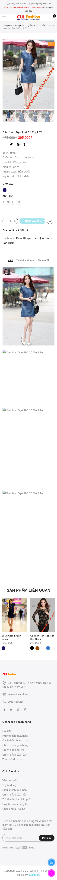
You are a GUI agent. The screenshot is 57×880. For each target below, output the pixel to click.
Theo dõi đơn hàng (13, 759)
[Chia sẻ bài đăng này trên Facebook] (5, 145)
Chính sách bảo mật (14, 794)
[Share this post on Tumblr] (24, 145)
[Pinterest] (25, 709)
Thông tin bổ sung (25, 260)
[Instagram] (18, 709)
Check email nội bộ (13, 808)
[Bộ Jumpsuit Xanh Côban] (14, 615)
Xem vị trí (20, 686)
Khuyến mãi (30, 238)
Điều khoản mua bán (14, 790)
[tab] (10, 260)
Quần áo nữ (33, 25)
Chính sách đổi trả (13, 749)
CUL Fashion (30, 870)
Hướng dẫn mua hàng (15, 735)
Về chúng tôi (9, 780)
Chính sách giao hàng (15, 745)
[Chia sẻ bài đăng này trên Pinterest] (18, 145)
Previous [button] (10, 74)
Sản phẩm (19, 25)
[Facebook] (5, 709)
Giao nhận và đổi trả (15, 230)
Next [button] (49, 74)
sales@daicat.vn (18, 694)
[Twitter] (11, 709)
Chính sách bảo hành (14, 754)
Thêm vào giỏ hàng (35, 221)
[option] (28, 74)
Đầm (44, 25)
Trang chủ (7, 25)
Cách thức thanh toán (15, 740)
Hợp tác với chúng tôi (15, 804)
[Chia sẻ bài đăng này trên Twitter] (11, 145)
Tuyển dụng (9, 785)
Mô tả (10, 260)
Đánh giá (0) (43, 260)
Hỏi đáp (6, 730)
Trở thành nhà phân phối (16, 799)
